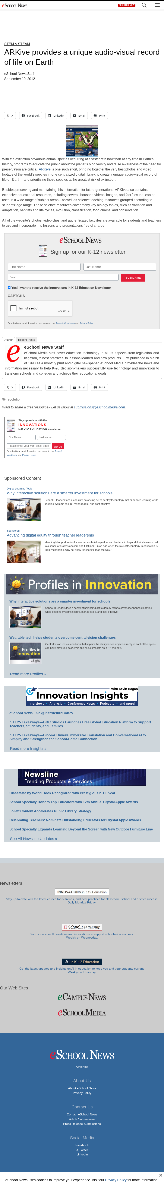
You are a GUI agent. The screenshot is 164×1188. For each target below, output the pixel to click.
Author (8, 339)
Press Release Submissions (82, 1123)
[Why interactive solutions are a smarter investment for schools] (24, 519)
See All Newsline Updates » (33, 839)
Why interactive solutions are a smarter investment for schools (60, 493)
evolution (15, 399)
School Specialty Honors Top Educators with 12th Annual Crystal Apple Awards (73, 802)
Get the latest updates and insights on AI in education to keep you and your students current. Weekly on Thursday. (82, 970)
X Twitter (82, 1150)
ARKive (45, 169)
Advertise (82, 1066)
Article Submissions (82, 1119)
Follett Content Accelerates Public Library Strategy (50, 811)
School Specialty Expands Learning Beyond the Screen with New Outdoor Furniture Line (81, 829)
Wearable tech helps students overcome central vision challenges (62, 637)
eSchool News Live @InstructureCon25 (41, 713)
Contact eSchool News (82, 1114)
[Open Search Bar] (144, 5)
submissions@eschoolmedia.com (99, 407)
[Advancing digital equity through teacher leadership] (24, 561)
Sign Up (58, 446)
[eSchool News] (15, 5)
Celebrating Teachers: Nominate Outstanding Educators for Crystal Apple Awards (75, 820)
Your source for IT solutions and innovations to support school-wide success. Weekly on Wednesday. (82, 936)
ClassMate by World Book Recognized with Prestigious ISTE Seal (62, 793)
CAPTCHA (16, 296)
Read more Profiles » (28, 674)
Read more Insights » (28, 748)
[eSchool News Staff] (13, 361)
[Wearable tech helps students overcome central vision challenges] (25, 662)
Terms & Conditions (65, 323)
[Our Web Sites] (82, 996)
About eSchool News (82, 1088)
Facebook (82, 1145)
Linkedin (82, 1154)
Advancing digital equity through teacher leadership (50, 535)
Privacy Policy (86, 323)
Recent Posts (26, 339)
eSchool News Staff (44, 347)
